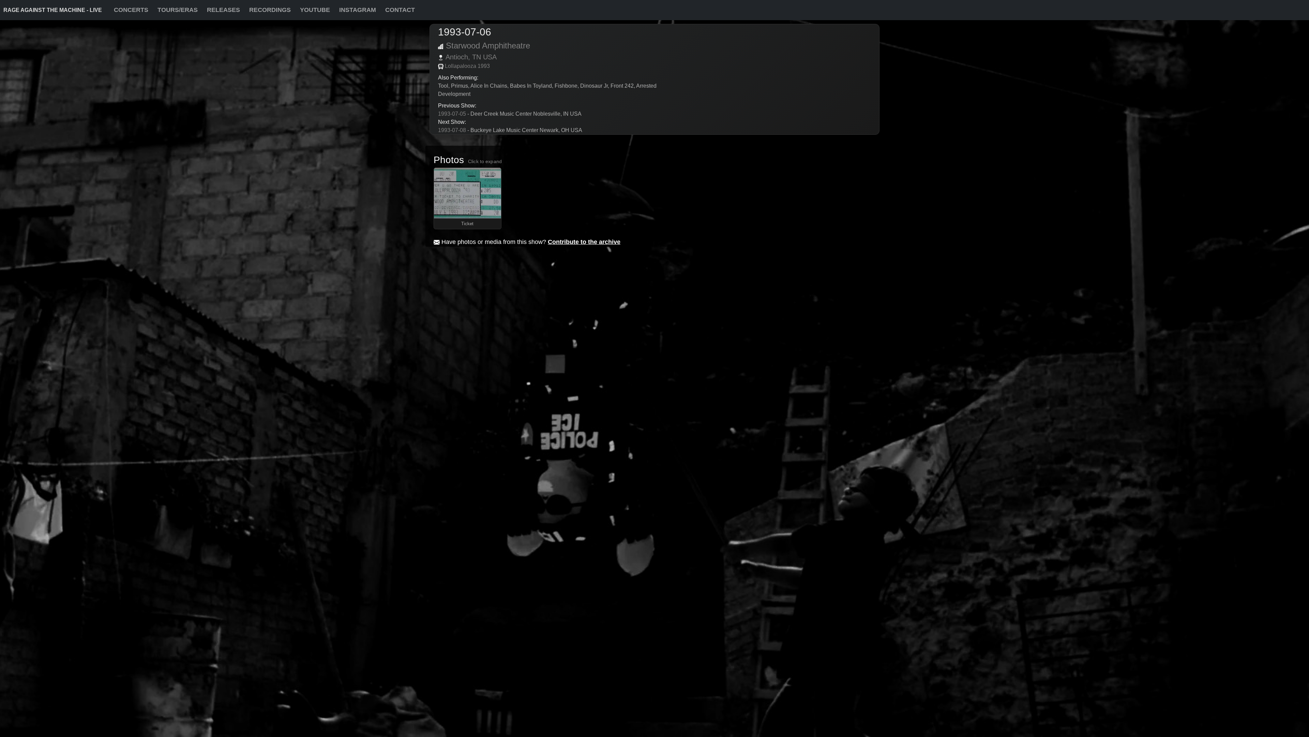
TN (476, 57)
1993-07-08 (452, 130)
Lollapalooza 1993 (467, 66)
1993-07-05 (452, 114)
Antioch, (458, 57)
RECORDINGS (270, 9)
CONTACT (400, 9)
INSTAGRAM (357, 9)
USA (490, 57)
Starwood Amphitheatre (488, 45)
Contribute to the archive (584, 242)
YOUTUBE (315, 9)
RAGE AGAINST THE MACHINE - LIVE (52, 10)
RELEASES (223, 9)
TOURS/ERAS (177, 9)
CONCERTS (131, 9)
